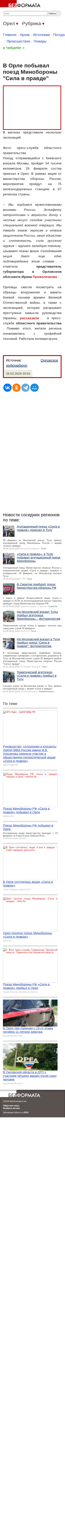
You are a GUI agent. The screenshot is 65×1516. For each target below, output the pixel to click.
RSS (26, 1112)
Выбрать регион (11, 1108)
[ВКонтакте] (7, 388)
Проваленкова (45, 277)
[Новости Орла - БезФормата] (21, 4)
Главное (9, 35)
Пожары (40, 41)
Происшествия (18, 41)
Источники (41, 35)
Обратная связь (11, 1105)
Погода (59, 35)
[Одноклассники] (16, 388)
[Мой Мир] (34, 388)
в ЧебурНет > (14, 48)
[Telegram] (25, 388)
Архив (25, 35)
